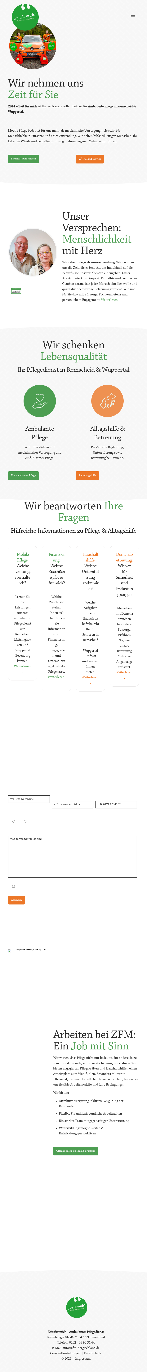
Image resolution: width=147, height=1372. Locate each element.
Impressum (83, 1359)
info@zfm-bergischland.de (81, 1348)
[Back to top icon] (129, 1364)
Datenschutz (92, 1353)
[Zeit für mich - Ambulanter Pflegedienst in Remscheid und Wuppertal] (25, 17)
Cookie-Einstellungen (65, 1353)
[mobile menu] (133, 17)
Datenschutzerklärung (69, 887)
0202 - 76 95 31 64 (103, 781)
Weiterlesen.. (110, 300)
